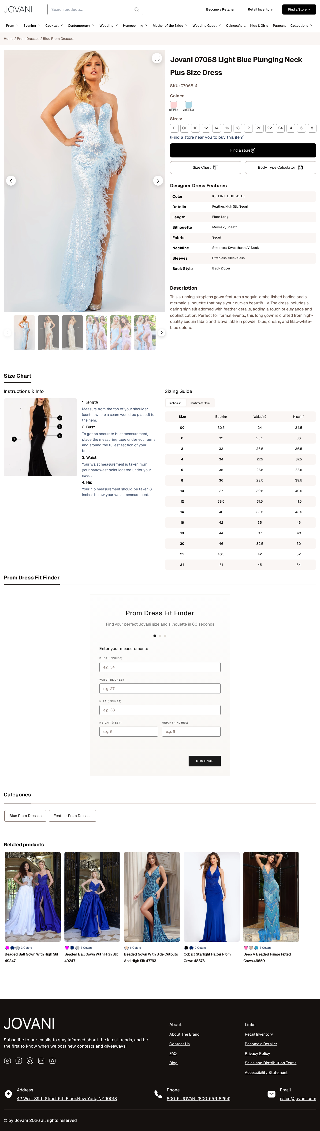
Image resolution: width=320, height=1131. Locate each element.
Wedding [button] (107, 25)
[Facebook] (18, 1060)
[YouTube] (7, 1060)
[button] (11, 181)
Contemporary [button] (79, 25)
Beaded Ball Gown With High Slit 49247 (31, 957)
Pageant (279, 25)
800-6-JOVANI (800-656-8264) (198, 1098)
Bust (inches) (111, 658)
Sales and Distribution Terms (271, 1063)
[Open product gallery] (157, 58)
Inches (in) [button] (175, 403)
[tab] (160, 376)
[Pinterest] (30, 1060)
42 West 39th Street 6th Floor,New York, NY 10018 (67, 1098)
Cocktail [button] (52, 25)
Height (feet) (110, 722)
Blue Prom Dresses (58, 38)
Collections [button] (299, 25)
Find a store (240, 150)
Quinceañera (236, 25)
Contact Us (179, 1043)
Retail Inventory (259, 1034)
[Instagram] (52, 1060)
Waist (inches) (111, 679)
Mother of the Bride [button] (168, 25)
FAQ (173, 1053)
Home (8, 38)
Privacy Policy (257, 1053)
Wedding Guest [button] (205, 25)
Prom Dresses (28, 38)
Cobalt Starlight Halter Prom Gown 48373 (207, 957)
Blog (173, 1063)
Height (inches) (175, 722)
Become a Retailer (261, 1043)
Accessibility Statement (266, 1072)
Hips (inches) (110, 701)
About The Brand (184, 1034)
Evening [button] (29, 25)
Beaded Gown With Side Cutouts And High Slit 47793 (151, 957)
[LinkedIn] (41, 1060)
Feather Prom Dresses (72, 815)
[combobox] (95, 9)
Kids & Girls (259, 25)
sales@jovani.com (298, 1098)
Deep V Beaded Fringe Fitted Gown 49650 (267, 957)
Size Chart (202, 167)
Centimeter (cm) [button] (200, 403)
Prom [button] (10, 25)
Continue (204, 761)
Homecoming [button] (133, 25)
